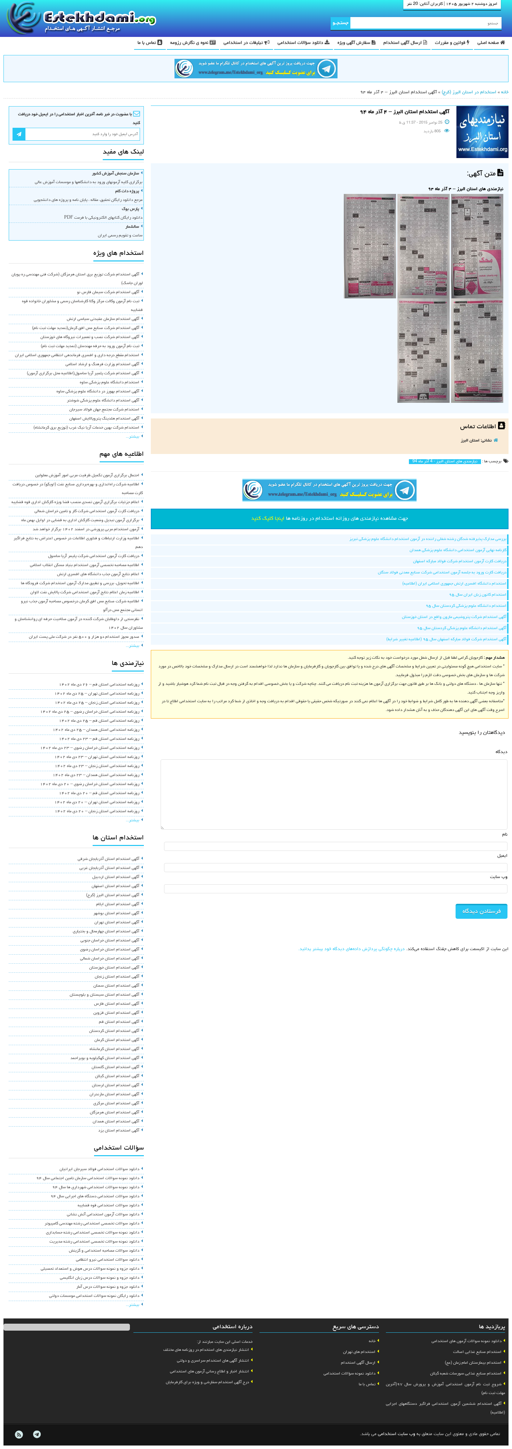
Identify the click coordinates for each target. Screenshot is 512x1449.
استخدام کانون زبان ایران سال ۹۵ (477, 595)
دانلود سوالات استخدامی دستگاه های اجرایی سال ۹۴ (95, 1196)
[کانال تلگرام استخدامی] (256, 69)
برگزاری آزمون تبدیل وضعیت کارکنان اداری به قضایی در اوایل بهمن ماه (80, 520)
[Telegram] (36, 1435)
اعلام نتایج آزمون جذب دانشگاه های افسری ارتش (98, 574)
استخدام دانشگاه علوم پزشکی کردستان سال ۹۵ (466, 606)
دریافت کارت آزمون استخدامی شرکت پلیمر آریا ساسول (93, 556)
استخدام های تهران (359, 1352)
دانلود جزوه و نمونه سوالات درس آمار (107, 1287)
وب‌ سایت (498, 877)
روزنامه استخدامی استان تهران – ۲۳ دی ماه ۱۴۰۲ (96, 757)
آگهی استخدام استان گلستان (115, 1067)
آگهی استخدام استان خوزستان (114, 967)
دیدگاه (501, 752)
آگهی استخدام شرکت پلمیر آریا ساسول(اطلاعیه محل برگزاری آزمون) (83, 373)
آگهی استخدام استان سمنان (116, 986)
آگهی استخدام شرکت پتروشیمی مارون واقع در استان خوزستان (454, 617)
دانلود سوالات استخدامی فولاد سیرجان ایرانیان (99, 1169)
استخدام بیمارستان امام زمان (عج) (473, 1363)
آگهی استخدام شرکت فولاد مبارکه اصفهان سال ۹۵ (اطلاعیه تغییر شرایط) (446, 639)
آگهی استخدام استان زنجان (117, 976)
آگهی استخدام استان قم (119, 1022)
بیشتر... (132, 436)
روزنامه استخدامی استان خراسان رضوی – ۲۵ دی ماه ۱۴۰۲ (89, 712)
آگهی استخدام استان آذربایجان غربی (109, 868)
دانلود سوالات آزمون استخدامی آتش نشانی (103, 1214)
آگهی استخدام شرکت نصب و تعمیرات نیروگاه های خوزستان (89, 337)
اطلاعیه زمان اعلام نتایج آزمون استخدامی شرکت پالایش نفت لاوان (84, 592)
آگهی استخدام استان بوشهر (116, 913)
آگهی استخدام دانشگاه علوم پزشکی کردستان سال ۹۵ (461, 628)
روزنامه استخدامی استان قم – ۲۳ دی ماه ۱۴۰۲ (99, 739)
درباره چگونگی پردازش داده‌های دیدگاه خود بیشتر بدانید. (351, 949)
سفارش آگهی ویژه (355, 43)
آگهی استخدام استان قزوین (116, 1013)
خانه (505, 92)
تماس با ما (147, 43)
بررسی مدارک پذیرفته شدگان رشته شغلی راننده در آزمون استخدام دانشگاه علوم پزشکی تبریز (427, 539)
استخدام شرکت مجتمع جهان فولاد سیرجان (104, 409)
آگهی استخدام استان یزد (118, 1130)
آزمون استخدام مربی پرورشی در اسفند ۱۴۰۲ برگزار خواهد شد (86, 529)
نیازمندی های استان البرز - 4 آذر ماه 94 (445, 461)
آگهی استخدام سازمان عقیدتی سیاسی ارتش (103, 319)
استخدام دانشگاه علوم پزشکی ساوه (109, 382)
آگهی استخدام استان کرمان (116, 1040)
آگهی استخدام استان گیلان (117, 1076)
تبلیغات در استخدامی (244, 43)
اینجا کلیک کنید (268, 519)
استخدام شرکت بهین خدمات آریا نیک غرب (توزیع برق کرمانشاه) (86, 427)
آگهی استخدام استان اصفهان (115, 886)
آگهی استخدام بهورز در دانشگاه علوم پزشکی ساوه (97, 391)
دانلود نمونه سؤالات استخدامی (349, 1373)
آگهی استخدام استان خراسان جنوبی (109, 940)
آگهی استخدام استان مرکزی (116, 1103)
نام (504, 834)
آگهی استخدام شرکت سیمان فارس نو (108, 292)
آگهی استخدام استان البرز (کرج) (112, 895)
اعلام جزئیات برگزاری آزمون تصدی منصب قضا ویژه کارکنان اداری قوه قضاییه (75, 502)
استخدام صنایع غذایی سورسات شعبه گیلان (466, 1373)
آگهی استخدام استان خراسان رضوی (109, 949)
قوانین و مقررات (451, 43)
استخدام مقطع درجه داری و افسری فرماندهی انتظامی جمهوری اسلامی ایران (77, 355)
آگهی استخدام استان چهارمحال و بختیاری (106, 931)
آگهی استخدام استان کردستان (114, 1031)
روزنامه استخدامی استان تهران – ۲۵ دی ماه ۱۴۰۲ (96, 693)
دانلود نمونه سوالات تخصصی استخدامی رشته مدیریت (94, 1241)
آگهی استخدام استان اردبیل (115, 877)
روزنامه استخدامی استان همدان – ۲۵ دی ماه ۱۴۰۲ (96, 730)
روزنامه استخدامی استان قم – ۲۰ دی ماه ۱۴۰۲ (99, 793)
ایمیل (502, 856)
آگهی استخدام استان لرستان (115, 1085)
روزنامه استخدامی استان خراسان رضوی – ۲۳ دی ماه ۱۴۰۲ (89, 748)
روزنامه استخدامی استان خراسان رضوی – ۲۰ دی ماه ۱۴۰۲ (89, 784)
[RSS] (19, 1435)
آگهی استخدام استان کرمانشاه (114, 1049)
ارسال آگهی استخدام (403, 43)
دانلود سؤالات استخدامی (301, 43)
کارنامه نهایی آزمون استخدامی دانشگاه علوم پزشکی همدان (458, 550)
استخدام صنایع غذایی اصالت (477, 1352)
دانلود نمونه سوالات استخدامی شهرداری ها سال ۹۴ (95, 1187)
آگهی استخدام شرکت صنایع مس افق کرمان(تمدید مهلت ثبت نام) (85, 328)
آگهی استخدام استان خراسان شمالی (109, 958)
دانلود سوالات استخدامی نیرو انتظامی (107, 1260)
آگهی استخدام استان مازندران (114, 1094)
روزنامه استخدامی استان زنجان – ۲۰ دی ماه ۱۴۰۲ (97, 811)
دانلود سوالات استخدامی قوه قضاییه (108, 1205)
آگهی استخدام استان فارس (116, 1004)
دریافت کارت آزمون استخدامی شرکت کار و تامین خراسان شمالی (86, 511)
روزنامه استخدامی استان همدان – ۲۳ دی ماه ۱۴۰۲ (96, 775)
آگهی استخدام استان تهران (116, 922)
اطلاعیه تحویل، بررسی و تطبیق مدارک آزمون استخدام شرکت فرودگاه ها (80, 583)
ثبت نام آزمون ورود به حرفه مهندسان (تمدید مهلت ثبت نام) (90, 346)
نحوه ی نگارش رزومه (190, 43)
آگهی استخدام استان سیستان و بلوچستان (104, 995)
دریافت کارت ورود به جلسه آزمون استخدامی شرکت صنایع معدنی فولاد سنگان (442, 572)
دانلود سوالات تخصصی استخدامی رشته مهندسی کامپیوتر (92, 1223)
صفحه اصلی (489, 43)
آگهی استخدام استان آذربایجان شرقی (108, 859)
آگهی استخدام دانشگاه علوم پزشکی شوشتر (103, 400)
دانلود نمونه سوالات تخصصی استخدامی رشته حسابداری (92, 1232)
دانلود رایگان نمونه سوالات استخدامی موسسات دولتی (94, 1296)
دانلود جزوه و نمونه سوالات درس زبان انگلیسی (99, 1278)
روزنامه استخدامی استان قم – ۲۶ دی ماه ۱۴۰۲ (99, 684)
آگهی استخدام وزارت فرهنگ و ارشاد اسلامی (102, 364)
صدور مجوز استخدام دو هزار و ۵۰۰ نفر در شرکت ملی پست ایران (84, 637)
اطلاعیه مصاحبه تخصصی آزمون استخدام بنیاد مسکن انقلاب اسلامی (84, 565)
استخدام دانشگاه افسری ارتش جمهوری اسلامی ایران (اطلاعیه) (454, 583)
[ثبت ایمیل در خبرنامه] (19, 134)
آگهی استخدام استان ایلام (117, 904)
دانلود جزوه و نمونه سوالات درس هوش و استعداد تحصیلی (90, 1269)
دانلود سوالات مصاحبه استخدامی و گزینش (104, 1250)
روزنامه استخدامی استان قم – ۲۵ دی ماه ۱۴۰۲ (99, 721)
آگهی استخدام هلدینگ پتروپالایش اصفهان (104, 418)
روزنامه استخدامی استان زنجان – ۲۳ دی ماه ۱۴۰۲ (97, 766)
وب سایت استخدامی (396, 1434)
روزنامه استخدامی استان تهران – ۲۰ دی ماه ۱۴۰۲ (96, 802)
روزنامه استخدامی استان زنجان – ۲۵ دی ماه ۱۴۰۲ (97, 702)
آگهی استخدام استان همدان (116, 1121)
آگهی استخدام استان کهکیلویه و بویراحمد (104, 1058)
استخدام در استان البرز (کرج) (469, 92)
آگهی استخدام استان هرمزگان (114, 1112)
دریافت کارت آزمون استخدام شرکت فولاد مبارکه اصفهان (459, 561)
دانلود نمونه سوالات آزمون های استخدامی (467, 1341)
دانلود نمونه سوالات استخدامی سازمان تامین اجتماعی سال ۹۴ (87, 1178)
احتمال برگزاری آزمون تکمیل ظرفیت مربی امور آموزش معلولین (87, 475)
